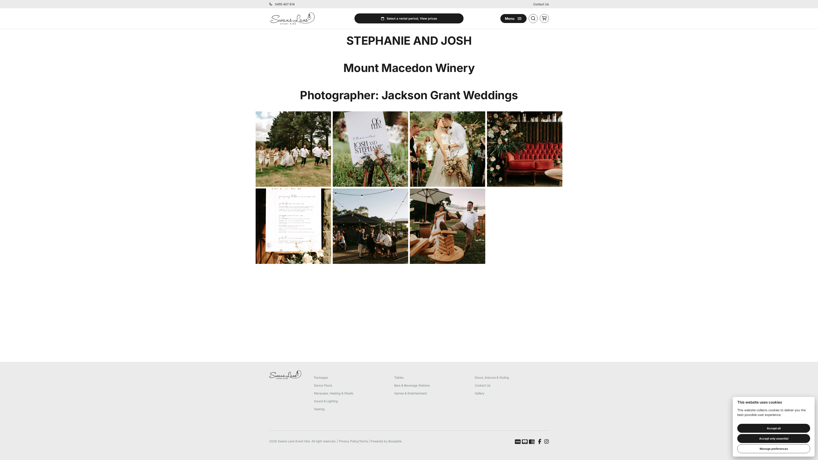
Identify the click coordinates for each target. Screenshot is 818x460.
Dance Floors (323, 385)
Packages (321, 377)
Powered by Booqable (386, 441)
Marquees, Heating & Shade (333, 393)
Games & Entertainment (410, 393)
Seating (319, 409)
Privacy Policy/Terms (353, 441)
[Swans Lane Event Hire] (292, 18)
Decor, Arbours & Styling (492, 377)
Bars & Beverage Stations (412, 385)
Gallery (479, 393)
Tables (398, 377)
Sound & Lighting (326, 401)
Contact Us (541, 4)
